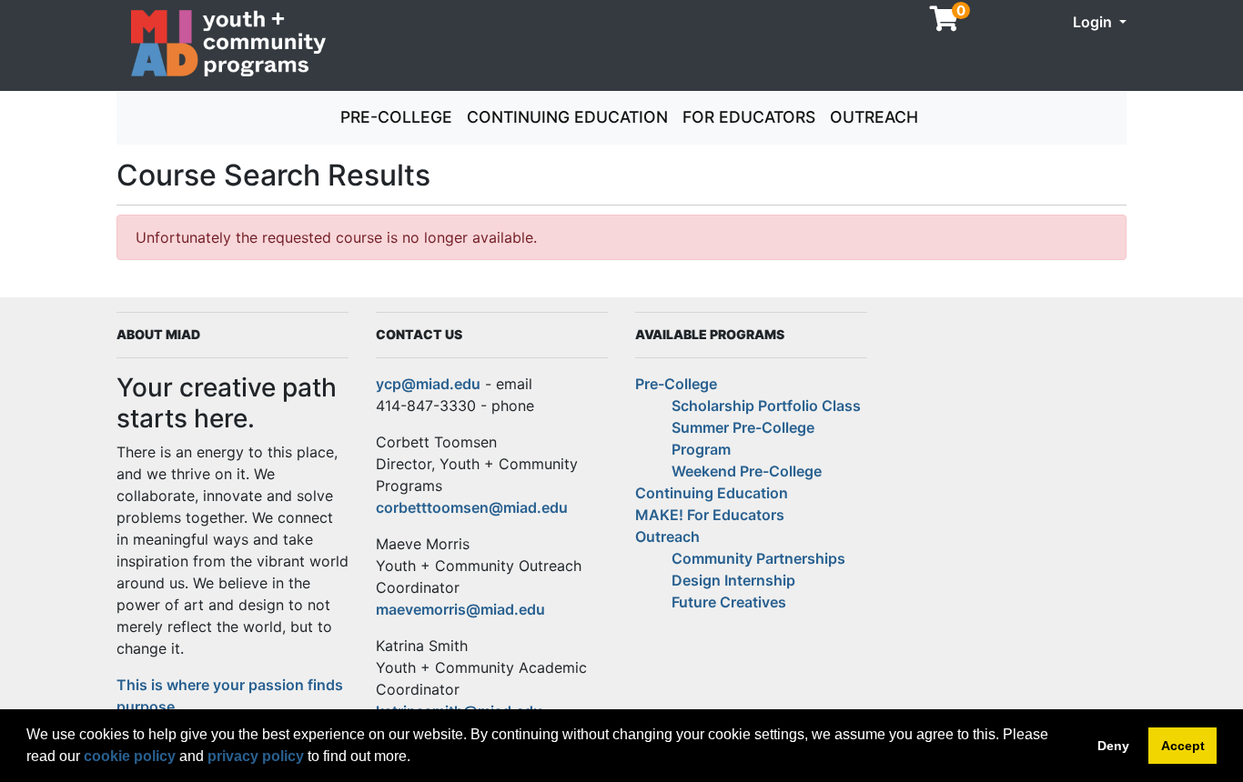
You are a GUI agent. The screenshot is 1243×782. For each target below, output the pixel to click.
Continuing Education (567, 116)
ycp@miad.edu (428, 384)
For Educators (748, 116)
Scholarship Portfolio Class (766, 405)
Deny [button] (1113, 745)
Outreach (874, 116)
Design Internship (733, 580)
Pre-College (396, 116)
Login (1094, 22)
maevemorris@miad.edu (460, 609)
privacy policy (255, 756)
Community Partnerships (758, 558)
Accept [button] (1183, 745)
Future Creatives (729, 602)
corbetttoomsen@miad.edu (472, 507)
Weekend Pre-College (747, 471)
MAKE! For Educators (709, 515)
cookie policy (130, 756)
